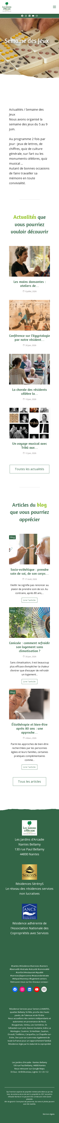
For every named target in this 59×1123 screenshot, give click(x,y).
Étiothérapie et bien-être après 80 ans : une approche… (29, 728)
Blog (12, 537)
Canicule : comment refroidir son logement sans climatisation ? (29, 647)
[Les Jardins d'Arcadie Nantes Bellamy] (7, 7)
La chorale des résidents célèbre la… (29, 392)
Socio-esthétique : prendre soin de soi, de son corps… (29, 571)
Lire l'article (29, 600)
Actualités (16, 109)
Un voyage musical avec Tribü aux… (29, 445)
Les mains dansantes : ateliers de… (29, 284)
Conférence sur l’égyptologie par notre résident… (29, 338)
